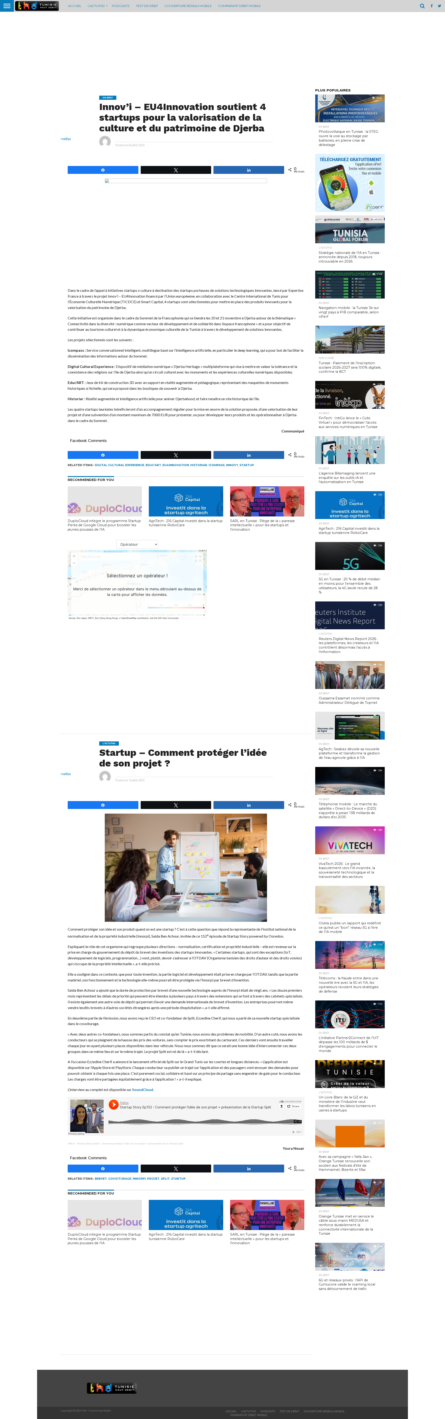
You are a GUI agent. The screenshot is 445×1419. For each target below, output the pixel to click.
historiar (198, 465)
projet (153, 1178)
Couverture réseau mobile (188, 6)
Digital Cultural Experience (119, 465)
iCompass (217, 465)
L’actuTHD (96, 6)
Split (165, 1178)
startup (246, 465)
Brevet (101, 1178)
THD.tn (71, 1143)
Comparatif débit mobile (239, 6)
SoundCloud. (143, 1089)
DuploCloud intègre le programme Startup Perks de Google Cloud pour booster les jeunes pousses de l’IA (104, 525)
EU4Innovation (175, 465)
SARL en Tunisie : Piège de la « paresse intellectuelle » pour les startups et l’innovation (262, 525)
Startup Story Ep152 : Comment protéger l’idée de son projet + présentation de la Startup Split (130, 1143)
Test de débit (147, 6)
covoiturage (119, 1178)
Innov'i (232, 465)
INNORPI (139, 1178)
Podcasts (121, 6)
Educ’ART (153, 465)
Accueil (74, 6)
